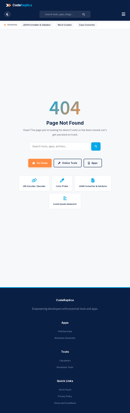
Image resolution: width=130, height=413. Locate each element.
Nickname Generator (65, 337)
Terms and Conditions (65, 403)
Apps (95, 162)
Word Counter (65, 25)
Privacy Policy (65, 396)
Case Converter (87, 25)
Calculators (65, 360)
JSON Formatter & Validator (37, 25)
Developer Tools (65, 367)
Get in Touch (65, 389)
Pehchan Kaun (65, 331)
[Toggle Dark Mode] (7, 14)
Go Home (42, 162)
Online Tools (69, 162)
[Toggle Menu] (123, 14)
